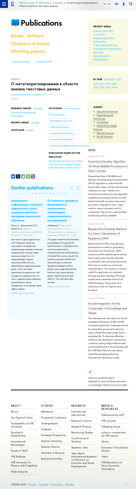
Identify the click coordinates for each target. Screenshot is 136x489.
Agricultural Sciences (107, 111)
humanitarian (99, 41)
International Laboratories (78, 413)
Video (104, 456)
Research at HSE (44, 61)
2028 (106, 79)
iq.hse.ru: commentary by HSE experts (113, 434)
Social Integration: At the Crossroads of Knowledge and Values (107, 308)
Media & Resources (109, 407)
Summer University (51, 441)
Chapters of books (30, 43)
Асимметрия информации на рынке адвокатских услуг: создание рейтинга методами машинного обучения (26, 210)
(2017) (66, 164)
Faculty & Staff (19, 450)
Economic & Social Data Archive (114, 449)
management (100, 48)
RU (105, 4)
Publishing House (110, 426)
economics (99, 34)
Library (105, 441)
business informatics (103, 30)
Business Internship (51, 458)
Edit (126, 484)
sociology (98, 52)
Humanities (102, 122)
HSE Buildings (18, 456)
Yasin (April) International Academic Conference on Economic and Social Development (84, 460)
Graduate (46, 429)
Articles (35, 36)
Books (17, 36)
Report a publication (22, 61)
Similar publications (32, 188)
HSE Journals (108, 420)
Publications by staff (112, 415)
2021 (95, 87)
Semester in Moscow (52, 452)
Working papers (28, 51)
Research (78, 405)
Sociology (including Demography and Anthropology (26, 112)
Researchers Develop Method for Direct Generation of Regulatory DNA (107, 233)
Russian (30, 130)
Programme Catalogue (53, 417)
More (115, 87)
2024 (102, 83)
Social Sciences (105, 136)
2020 (102, 87)
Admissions (47, 411)
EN (109, 4)
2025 (95, 83)
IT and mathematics (103, 45)
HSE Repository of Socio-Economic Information (111, 465)
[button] (25, 193)
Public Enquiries (19, 471)
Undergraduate (49, 423)
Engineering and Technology (103, 116)
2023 (108, 83)
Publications (41, 22)
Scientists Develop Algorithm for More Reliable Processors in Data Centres (108, 166)
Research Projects (81, 426)
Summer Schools (50, 446)
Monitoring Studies (82, 432)
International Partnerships (18, 443)
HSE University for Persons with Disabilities (24, 464)
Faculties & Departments (18, 434)
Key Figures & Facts (21, 417)
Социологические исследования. (27, 94)
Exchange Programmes (53, 435)
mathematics (114, 48)
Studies (47, 405)
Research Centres (81, 420)
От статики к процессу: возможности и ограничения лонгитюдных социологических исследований (62, 210)
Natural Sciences (105, 132)
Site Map (69, 484)
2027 (112, 79)
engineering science (103, 38)
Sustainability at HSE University (22, 425)
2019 (108, 87)
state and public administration (101, 57)
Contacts (31, 484)
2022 (114, 83)
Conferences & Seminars (80, 440)
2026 (118, 79)
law (115, 45)
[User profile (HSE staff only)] (123, 4)
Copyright (43, 484)
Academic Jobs (79, 447)
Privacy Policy (56, 484)
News (92, 150)
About (16, 405)
